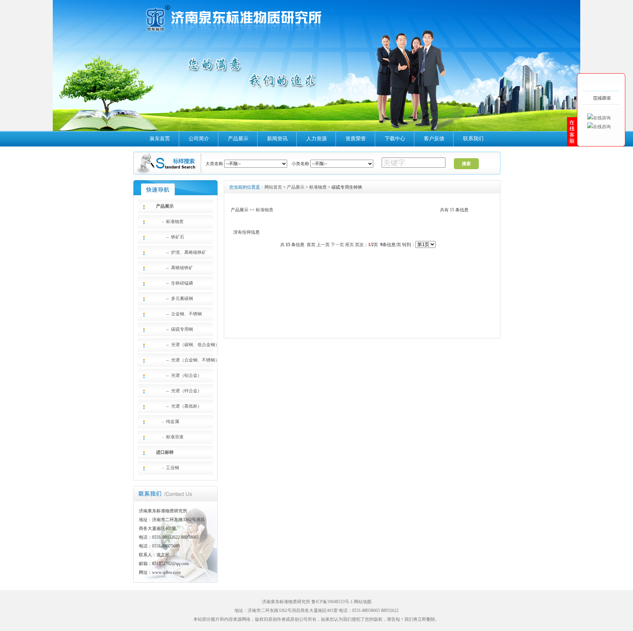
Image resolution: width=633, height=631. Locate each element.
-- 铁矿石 (175, 237)
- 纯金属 (170, 421)
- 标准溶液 (173, 436)
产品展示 (238, 138)
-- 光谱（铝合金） (184, 375)
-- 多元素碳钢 (179, 298)
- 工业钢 (170, 467)
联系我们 (473, 138)
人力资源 (316, 138)
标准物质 (318, 187)
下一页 (337, 244)
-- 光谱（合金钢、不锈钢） (192, 360)
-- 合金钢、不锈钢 (184, 313)
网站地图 (362, 601)
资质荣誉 (355, 138)
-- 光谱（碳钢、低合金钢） (192, 344)
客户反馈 (434, 138)
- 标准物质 (173, 221)
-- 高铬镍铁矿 (179, 267)
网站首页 (273, 187)
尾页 (349, 244)
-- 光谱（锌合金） (184, 390)
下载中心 (395, 138)
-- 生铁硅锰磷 (179, 283)
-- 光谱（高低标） (184, 406)
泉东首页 (159, 138)
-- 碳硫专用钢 (179, 329)
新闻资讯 (277, 138)
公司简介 (199, 138)
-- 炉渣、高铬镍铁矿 (186, 252)
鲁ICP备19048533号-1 (332, 601)
